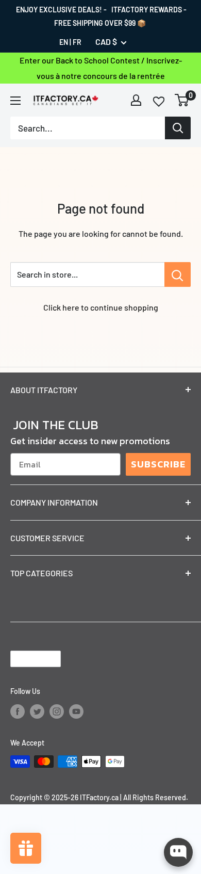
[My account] (136, 100)
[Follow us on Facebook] (17, 711)
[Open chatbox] (178, 852)
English (27, 658)
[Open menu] (15, 100)
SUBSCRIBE (158, 464)
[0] (182, 100)
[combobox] (87, 128)
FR (77, 42)
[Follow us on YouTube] (76, 711)
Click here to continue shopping (100, 307)
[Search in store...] (177, 274)
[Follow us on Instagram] (56, 711)
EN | (65, 42)
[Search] (178, 128)
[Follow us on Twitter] (37, 711)
